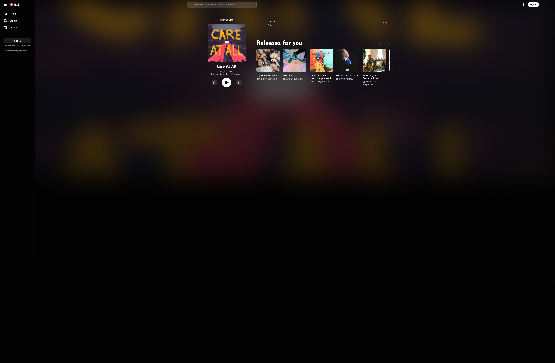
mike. (350, 78)
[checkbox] (385, 23)
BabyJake (273, 78)
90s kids (287, 75)
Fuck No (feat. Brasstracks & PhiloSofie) (370, 78)
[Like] (363, 23)
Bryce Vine (227, 19)
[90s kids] (294, 60)
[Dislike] (368, 23)
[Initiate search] (191, 4)
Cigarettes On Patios (267, 75)
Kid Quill (298, 78)
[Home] (15, 4)
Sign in (533, 4)
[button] (214, 82)
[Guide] (5, 4)
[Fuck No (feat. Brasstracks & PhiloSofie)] (374, 60)
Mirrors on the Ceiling (347, 75)
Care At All (273, 21)
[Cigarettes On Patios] (268, 60)
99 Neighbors (370, 83)
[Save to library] (214, 82)
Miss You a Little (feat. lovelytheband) (321, 77)
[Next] (387, 44)
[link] (17, 13)
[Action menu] (239, 82)
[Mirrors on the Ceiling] (347, 60)
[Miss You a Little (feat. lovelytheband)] (321, 60)
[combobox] (225, 5)
